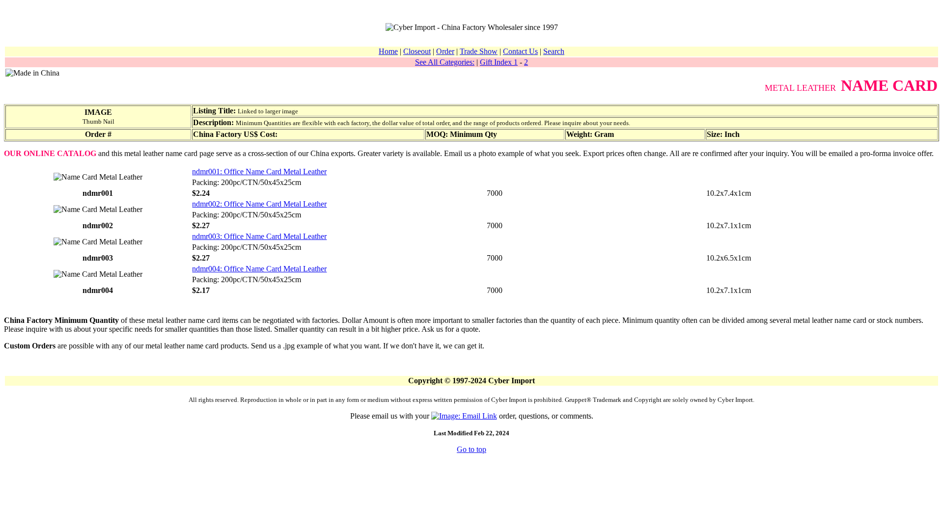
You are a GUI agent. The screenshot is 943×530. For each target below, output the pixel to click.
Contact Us (520, 51)
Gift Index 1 (499, 62)
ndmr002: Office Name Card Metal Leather (259, 204)
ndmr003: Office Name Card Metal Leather (259, 236)
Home (388, 51)
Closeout (417, 51)
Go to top (471, 449)
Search (553, 51)
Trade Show (479, 51)
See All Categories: (444, 62)
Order (445, 51)
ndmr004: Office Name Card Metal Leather (259, 269)
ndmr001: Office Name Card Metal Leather (259, 171)
